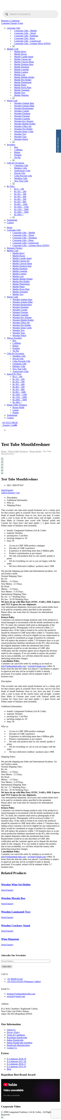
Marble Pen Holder (22, 80)
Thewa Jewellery (14, 338)
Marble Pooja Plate (22, 87)
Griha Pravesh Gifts (23, 176)
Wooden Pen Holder (23, 129)
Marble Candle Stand (23, 56)
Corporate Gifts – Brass (23, 240)
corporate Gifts (13, 28)
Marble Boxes (20, 54)
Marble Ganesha (21, 69)
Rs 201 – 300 (20, 194)
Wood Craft (12, 100)
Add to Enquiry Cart (10, 493)
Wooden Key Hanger (23, 121)
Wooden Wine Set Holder (16, 884)
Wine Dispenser (10, 939)
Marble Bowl (20, 51)
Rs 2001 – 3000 (21, 212)
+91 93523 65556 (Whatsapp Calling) (24, 981)
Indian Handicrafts (15, 1040)
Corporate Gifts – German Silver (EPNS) (30, 245)
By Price (11, 186)
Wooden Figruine (22, 116)
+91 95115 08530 (10, 422)
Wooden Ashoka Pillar (24, 106)
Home (9, 227)
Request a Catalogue (10, 20)
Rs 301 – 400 (20, 196)
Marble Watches (21, 95)
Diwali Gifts (19, 173)
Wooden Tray (20, 134)
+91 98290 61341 (15, 979)
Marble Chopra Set (22, 59)
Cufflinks (18, 150)
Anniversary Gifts (22, 170)
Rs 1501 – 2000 (21, 209)
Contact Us (12, 1048)
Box (16, 147)
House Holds (18, 407)
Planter (15, 412)
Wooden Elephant (22, 113)
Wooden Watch (21, 139)
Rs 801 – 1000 (20, 204)
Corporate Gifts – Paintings (24, 238)
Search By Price (14, 374)
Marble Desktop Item (23, 64)
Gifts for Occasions (15, 163)
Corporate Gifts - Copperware (27, 41)
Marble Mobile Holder (24, 77)
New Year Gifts (21, 181)
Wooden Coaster (21, 111)
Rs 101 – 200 (20, 191)
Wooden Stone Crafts (23, 131)
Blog (9, 1069)
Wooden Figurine (20, 312)
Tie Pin (17, 157)
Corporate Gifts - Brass (24, 38)
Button (17, 152)
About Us (11, 1030)
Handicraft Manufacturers (18, 1045)
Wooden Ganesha (22, 118)
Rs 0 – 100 (19, 189)
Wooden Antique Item (24, 103)
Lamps (15, 410)
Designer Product (14, 248)
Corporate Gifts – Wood (25, 33)
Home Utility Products (17, 405)
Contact (10, 222)
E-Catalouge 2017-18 (16, 1061)
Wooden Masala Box (13, 898)
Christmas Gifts (21, 165)
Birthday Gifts (20, 168)
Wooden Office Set (22, 126)
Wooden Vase (20, 136)
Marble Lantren (21, 72)
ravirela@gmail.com (37, 666)
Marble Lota (19, 74)
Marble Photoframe (22, 82)
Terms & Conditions (16, 1035)
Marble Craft (12, 49)
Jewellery (11, 144)
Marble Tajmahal (21, 90)
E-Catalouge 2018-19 (16, 1059)
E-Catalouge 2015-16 (16, 1066)
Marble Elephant (21, 67)
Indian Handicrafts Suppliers (19, 1042)
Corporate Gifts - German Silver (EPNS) (32, 43)
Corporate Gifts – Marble (25, 30)
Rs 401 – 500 (20, 199)
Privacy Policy (13, 1032)
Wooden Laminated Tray (16, 911)
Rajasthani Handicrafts (17, 1037)
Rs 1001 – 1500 (21, 207)
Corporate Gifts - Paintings (26, 36)
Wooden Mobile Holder (24, 124)
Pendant (17, 155)
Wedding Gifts (20, 178)
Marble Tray (19, 92)
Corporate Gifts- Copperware (25, 243)
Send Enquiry (7, 490)
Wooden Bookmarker (23, 108)
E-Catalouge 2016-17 (16, 1064)
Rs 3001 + (19, 214)
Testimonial (12, 220)
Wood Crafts (12, 297)
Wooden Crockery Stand (15, 925)
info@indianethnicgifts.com (13, 666)
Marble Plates (20, 85)
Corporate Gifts (14, 230)
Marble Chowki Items (24, 62)
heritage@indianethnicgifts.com (21, 994)
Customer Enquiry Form (12, 23)
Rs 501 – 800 (20, 202)
